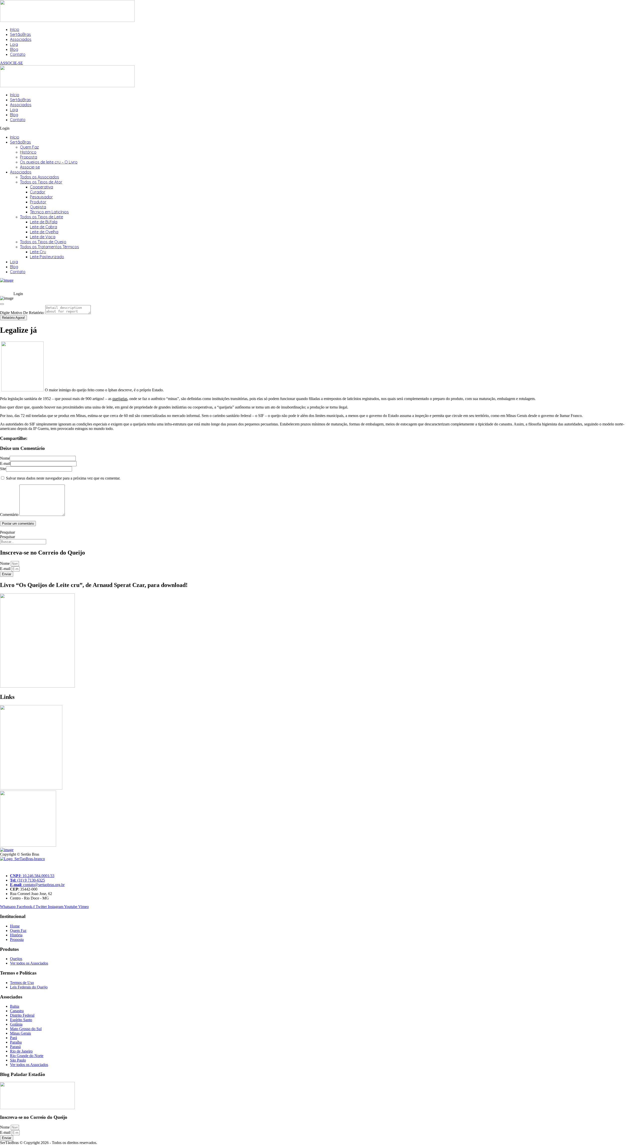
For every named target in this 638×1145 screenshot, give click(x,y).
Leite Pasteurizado (47, 256)
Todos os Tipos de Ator (41, 181)
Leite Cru (38, 251)
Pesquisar (7, 532)
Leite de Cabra (43, 226)
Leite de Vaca (42, 236)
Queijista (38, 206)
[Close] (2, 304)
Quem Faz (29, 147)
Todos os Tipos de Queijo (43, 241)
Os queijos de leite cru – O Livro (49, 162)
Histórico (28, 152)
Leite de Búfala (43, 221)
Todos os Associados (39, 176)
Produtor (38, 201)
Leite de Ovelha (44, 231)
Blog (14, 49)
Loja (14, 44)
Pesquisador (41, 196)
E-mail (5, 463)
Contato (17, 54)
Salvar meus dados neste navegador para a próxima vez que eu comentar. (63, 478)
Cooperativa (41, 186)
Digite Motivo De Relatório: (22, 313)
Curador (37, 191)
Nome (5, 458)
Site (3, 469)
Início (14, 29)
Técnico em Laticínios (49, 211)
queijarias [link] (119, 399)
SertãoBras (20, 34)
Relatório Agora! (13, 318)
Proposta (28, 157)
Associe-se (30, 166)
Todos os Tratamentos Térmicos (49, 246)
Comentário (9, 514)
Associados (20, 39)
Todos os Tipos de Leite (41, 216)
